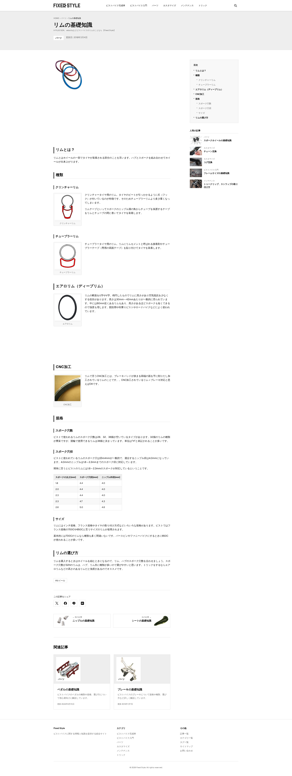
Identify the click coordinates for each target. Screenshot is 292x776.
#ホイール (60, 580)
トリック (202, 5)
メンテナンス (187, 5)
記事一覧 (184, 733)
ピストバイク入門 (138, 5)
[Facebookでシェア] (65, 603)
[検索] (235, 5)
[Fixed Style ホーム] (67, 5)
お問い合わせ (186, 750)
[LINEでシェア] (74, 603)
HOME (56, 18)
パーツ (155, 5)
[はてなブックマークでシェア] (82, 603)
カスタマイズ (169, 5)
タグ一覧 (184, 742)
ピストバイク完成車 (115, 5)
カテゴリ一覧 (186, 738)
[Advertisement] (82, 118)
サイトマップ (186, 746)
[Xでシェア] (57, 603)
